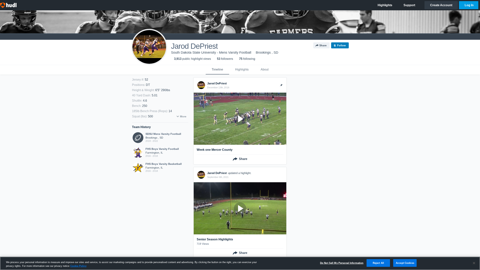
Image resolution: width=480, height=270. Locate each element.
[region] (240, 263)
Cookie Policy (78, 266)
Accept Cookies (405, 263)
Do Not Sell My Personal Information (342, 263)
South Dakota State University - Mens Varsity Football (211, 52)
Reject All (378, 263)
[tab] (217, 69)
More (183, 116)
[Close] (474, 263)
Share (323, 45)
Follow (341, 45)
